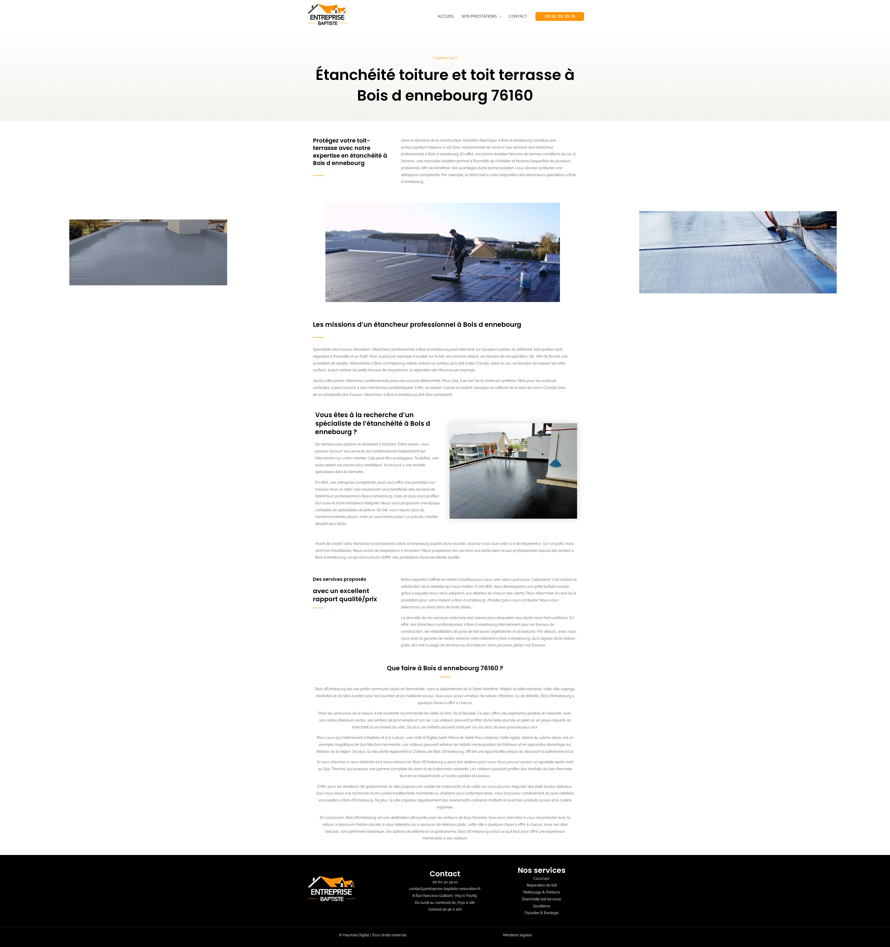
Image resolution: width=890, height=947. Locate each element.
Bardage (551, 913)
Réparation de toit (542, 885)
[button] (559, 16)
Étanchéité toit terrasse (541, 899)
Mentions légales (517, 935)
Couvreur (541, 878)
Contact (518, 16)
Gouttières (541, 906)
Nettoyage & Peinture (541, 892)
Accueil (446, 16)
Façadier (532, 913)
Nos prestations (479, 16)
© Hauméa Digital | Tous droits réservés (373, 935)
